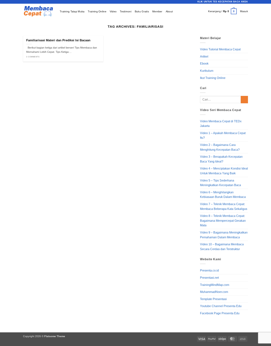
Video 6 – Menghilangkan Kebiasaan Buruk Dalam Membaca (223, 195)
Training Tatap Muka (72, 11)
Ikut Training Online (212, 77)
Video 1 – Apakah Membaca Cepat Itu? (223, 135)
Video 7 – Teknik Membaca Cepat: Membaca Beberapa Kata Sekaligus (223, 206)
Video (113, 11)
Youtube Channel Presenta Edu (221, 306)
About (169, 11)
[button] (222, 11)
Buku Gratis (142, 11)
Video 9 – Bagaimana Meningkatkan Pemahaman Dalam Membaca (224, 235)
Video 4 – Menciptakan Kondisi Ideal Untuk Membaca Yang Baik (224, 171)
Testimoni (125, 11)
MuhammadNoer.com (214, 291)
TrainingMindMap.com (214, 284)
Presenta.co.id (209, 270)
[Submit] (244, 99)
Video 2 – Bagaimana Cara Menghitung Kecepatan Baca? (220, 147)
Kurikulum (206, 70)
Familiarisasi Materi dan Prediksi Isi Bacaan (58, 40)
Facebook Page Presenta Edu (219, 313)
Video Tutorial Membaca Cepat (220, 49)
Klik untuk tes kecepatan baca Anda (222, 1)
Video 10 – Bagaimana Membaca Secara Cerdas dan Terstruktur (222, 247)
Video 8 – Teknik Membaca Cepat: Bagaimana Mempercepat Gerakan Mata (223, 220)
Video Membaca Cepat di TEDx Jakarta (221, 124)
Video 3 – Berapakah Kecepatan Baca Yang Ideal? (221, 159)
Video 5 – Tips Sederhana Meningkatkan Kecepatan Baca (220, 183)
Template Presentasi (213, 299)
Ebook (204, 63)
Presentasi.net (209, 277)
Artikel (204, 56)
